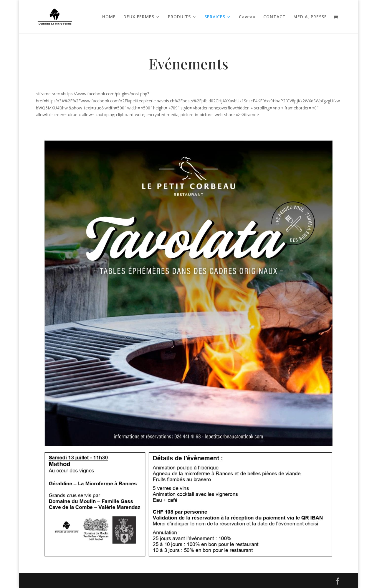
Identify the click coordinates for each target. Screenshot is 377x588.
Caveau (247, 17)
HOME (109, 17)
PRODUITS (179, 17)
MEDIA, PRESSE (310, 17)
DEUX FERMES (138, 17)
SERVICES (214, 17)
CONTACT (274, 17)
